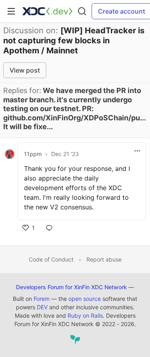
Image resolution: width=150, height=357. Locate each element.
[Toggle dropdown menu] (137, 150)
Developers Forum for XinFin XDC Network (71, 287)
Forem (42, 298)
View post (25, 70)
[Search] (82, 11)
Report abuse (104, 259)
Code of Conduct (51, 259)
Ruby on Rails (85, 315)
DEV (42, 307)
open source (84, 298)
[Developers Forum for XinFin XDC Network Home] (47, 11)
